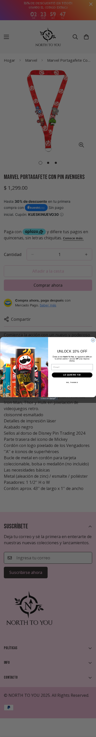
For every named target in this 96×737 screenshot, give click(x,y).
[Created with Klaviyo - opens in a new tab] (48, 398)
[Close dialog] (93, 340)
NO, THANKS (72, 382)
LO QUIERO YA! (72, 375)
